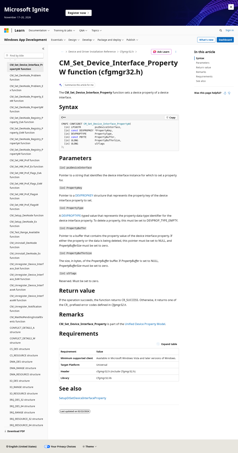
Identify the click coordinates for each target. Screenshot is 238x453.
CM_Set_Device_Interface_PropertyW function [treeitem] (26, 67)
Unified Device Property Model (145, 324)
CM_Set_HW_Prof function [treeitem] (25, 160)
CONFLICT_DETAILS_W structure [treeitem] (22, 340)
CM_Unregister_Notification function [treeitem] (26, 308)
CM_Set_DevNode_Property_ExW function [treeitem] (26, 99)
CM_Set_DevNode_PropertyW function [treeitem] (26, 109)
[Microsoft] (6, 30)
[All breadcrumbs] (62, 52)
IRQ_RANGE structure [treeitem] (22, 412)
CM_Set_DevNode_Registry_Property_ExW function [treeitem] (26, 130)
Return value (203, 67)
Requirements (204, 76)
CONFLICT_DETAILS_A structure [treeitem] (22, 330)
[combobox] (24, 55)
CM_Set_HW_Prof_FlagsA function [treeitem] (24, 196)
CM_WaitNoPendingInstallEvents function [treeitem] (26, 319)
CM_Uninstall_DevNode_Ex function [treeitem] (25, 255)
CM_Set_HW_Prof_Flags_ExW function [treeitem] (26, 186)
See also (201, 81)
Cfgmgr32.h (127, 51)
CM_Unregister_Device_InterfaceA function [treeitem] (27, 287)
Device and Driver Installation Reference (92, 51)
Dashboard (225, 39)
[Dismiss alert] (231, 7)
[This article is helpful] (225, 93)
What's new (206, 39)
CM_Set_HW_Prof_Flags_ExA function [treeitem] (25, 175)
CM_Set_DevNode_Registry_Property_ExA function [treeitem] (26, 120)
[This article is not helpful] (229, 93)
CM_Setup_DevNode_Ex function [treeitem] (23, 224)
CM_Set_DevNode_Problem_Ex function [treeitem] (26, 88)
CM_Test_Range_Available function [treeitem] (25, 234)
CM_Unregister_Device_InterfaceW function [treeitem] (27, 298)
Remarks (201, 72)
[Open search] (220, 30)
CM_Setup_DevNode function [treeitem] (27, 215)
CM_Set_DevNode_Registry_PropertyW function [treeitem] (26, 152)
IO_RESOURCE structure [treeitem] (24, 393)
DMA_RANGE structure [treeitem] (23, 368)
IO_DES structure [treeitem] (20, 380)
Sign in (230, 30)
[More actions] (176, 52)
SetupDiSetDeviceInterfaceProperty (82, 398)
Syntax (200, 58)
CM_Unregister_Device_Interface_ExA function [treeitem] (27, 266)
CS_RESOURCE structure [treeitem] (24, 355)
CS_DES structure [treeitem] (20, 349)
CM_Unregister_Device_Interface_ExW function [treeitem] (27, 277)
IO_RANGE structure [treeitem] (21, 387)
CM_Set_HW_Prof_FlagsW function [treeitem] (24, 207)
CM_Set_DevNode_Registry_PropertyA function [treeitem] (26, 141)
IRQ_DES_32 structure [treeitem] (22, 399)
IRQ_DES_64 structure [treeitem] (22, 406)
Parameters (202, 62)
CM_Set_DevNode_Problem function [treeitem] (25, 77)
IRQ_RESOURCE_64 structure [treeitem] (26, 425)
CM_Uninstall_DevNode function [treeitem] (23, 245)
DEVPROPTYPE (71, 216)
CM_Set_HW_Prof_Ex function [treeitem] (26, 166)
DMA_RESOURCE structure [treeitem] (25, 374)
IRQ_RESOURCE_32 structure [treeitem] (26, 418)
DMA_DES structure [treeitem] (21, 361)
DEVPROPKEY (84, 195)
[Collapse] (43, 48)
